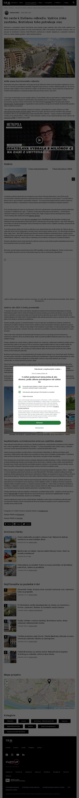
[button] (39, 396)
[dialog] (39, 399)
